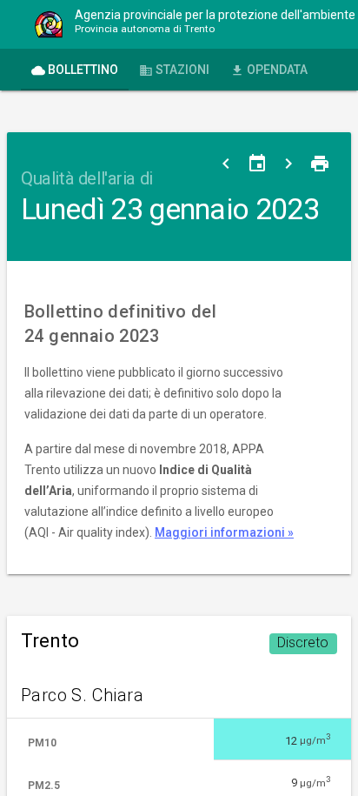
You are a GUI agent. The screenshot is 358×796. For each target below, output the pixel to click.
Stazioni (174, 70)
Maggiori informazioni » (224, 532)
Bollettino (74, 70)
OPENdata (269, 70)
